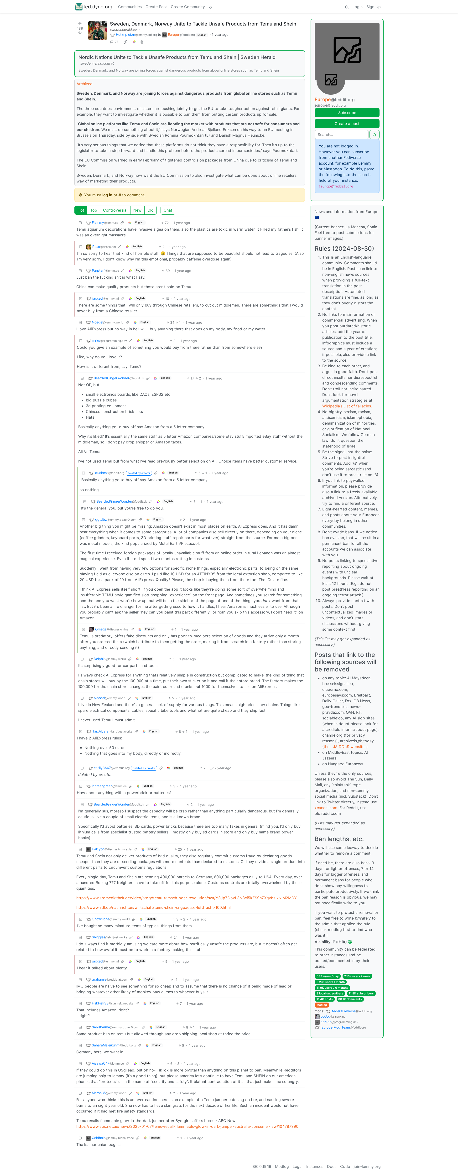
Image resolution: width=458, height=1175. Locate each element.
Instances (314, 1166)
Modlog (322, 1005)
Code (345, 1166)
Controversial (115, 210)
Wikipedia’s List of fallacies (346, 406)
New (137, 210)
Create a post (347, 123)
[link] (125, 42)
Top (93, 210)
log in (107, 194)
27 (116, 42)
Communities (130, 6)
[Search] (347, 6)
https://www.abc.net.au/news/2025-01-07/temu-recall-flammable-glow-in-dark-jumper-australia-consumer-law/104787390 (187, 1126)
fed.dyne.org (97, 7)
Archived (85, 83)
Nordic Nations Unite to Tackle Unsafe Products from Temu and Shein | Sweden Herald (177, 57)
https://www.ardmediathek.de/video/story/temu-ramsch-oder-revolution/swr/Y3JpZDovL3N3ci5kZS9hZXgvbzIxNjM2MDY (186, 897)
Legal (297, 1166)
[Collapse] (80, 222)
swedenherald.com (125, 29)
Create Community (188, 6)
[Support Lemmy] (210, 6)
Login (358, 6)
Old (150, 210)
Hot (81, 210)
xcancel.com (326, 807)
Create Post (156, 6)
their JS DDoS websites (345, 746)
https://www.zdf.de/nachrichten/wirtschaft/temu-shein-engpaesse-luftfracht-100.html (153, 907)
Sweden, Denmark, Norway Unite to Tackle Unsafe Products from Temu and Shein (203, 24)
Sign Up (373, 6)
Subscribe (347, 112)
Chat (168, 210)
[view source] (142, 42)
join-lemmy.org (367, 1166)
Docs (331, 1166)
